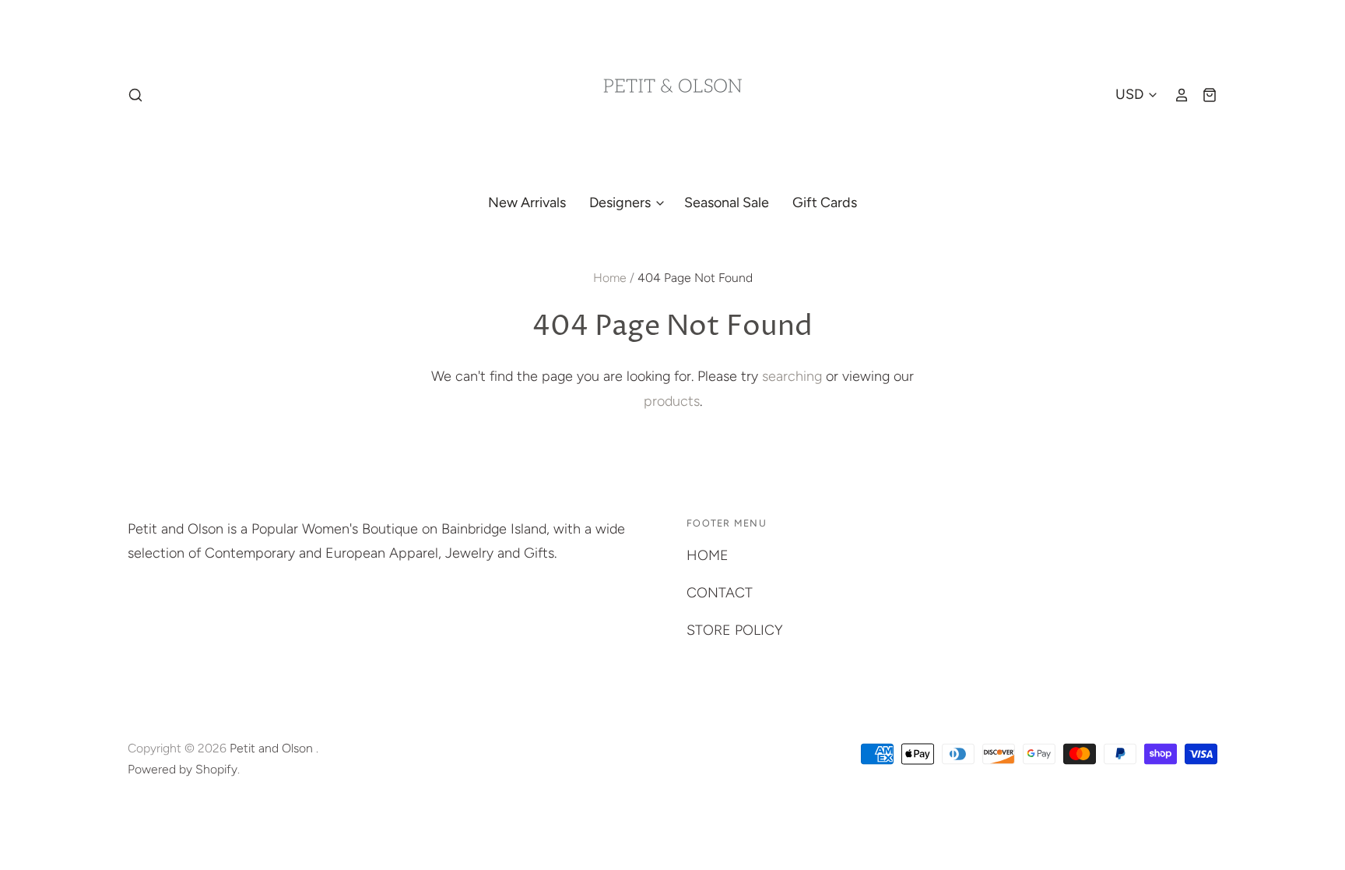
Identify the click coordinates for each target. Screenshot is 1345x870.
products (672, 401)
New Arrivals (527, 202)
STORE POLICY (735, 630)
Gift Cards (824, 202)
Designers (621, 202)
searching (792, 376)
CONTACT (720, 592)
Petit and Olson (273, 748)
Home (610, 277)
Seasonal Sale (726, 202)
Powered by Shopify (182, 769)
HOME (708, 555)
